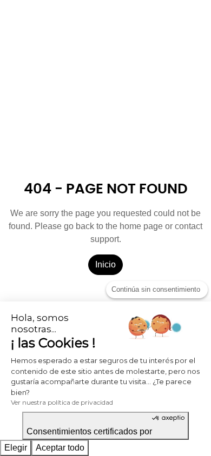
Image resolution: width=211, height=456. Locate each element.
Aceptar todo (60, 447)
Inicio (105, 264)
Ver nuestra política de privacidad (62, 402)
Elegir (15, 447)
